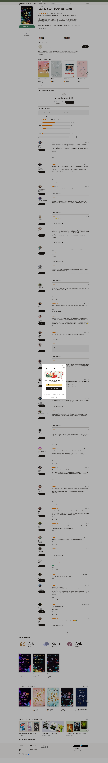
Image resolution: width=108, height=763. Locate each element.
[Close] (63, 366)
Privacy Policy (54, 397)
